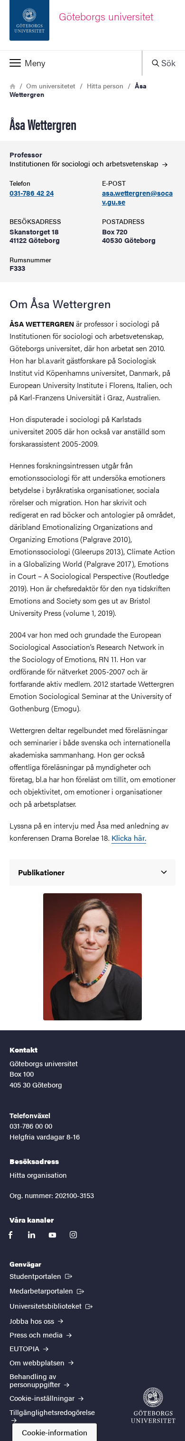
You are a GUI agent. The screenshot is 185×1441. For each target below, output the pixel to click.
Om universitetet (50, 85)
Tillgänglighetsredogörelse (52, 1412)
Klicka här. (128, 837)
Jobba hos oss (32, 1321)
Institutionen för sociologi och (84, 163)
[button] (71, 63)
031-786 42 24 (31, 193)
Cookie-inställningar (42, 1398)
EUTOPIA (25, 1348)
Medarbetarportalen (47, 1290)
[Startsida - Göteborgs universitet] (153, 1405)
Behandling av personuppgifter (35, 1380)
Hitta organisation (38, 1175)
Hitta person (105, 85)
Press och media (37, 1334)
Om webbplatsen (37, 1362)
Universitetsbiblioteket (51, 1305)
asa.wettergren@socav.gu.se (137, 198)
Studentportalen (41, 1275)
